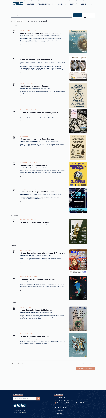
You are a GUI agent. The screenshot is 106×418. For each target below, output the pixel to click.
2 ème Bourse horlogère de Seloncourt (36, 59)
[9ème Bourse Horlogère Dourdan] (78, 173)
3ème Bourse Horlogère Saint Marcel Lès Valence (40, 33)
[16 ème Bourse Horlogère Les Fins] (78, 230)
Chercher (77, 15)
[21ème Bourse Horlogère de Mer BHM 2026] (78, 287)
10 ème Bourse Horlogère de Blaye (34, 336)
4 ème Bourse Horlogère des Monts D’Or (37, 192)
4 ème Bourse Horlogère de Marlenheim (36, 310)
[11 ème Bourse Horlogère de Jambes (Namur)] (78, 120)
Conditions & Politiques (20, 410)
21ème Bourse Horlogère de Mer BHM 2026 (37, 279)
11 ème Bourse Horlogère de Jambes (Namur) (39, 112)
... (30, 288)
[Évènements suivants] (14, 21)
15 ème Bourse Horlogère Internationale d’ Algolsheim (42, 253)
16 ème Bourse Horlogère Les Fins (34, 222)
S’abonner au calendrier (85, 368)
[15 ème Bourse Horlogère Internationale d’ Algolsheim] (78, 260)
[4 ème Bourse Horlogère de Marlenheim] (78, 318)
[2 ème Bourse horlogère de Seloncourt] (78, 67)
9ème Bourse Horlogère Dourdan (33, 165)
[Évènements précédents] (11, 21)
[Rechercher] (38, 398)
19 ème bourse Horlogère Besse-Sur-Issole (37, 139)
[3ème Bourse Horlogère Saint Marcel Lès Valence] (78, 41)
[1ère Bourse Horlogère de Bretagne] (78, 94)
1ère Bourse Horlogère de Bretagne (34, 86)
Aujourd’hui (19, 21)
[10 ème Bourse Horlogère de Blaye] (78, 344)
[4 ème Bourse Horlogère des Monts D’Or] (78, 199)
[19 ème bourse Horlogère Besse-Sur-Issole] (78, 146)
